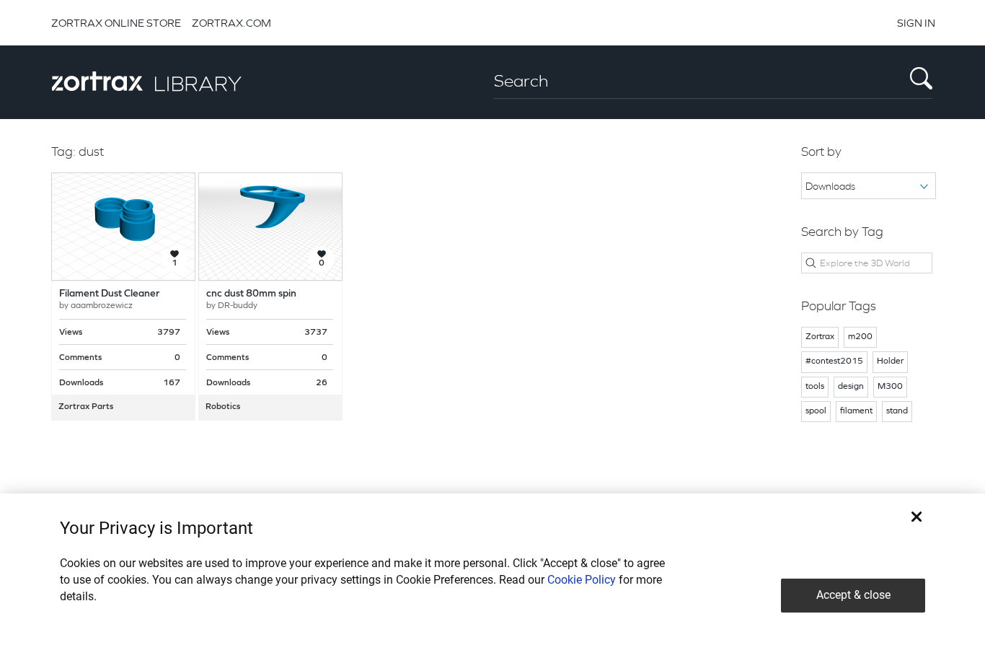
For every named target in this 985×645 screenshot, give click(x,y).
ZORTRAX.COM (231, 23)
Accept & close (853, 595)
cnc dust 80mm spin (251, 294)
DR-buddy (237, 306)
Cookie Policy (581, 580)
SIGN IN (916, 23)
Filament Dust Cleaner (109, 294)
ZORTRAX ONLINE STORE (116, 23)
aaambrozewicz (102, 306)
